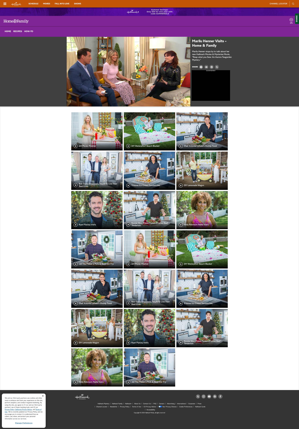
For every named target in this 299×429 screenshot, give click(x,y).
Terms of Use (136, 407)
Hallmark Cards (200, 407)
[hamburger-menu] (5, 3)
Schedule (33, 4)
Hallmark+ (128, 404)
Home (8, 31)
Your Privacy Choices (169, 407)
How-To (28, 31)
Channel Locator (278, 4)
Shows (77, 4)
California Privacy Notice (23, 410)
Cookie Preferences (185, 407)
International (181, 404)
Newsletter (113, 407)
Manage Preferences (23, 423)
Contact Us (147, 404)
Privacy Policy (124, 407)
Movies (46, 4)
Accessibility (151, 410)
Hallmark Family (117, 404)
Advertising (171, 404)
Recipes (17, 31)
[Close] (43, 395)
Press (199, 404)
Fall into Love (62, 4)
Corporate (191, 404)
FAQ (154, 404)
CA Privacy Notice (150, 407)
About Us (137, 404)
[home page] (16, 4)
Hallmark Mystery (103, 404)
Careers (161, 404)
